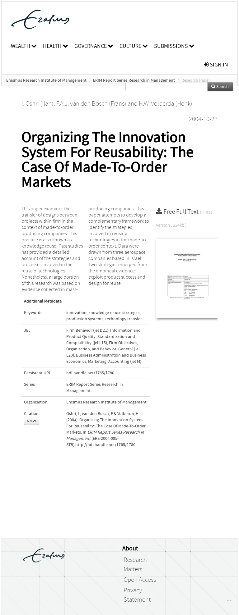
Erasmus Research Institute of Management (46, 80)
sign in (218, 65)
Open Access (140, 580)
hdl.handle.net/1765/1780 (90, 373)
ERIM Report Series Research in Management (134, 80)
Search (222, 86)
